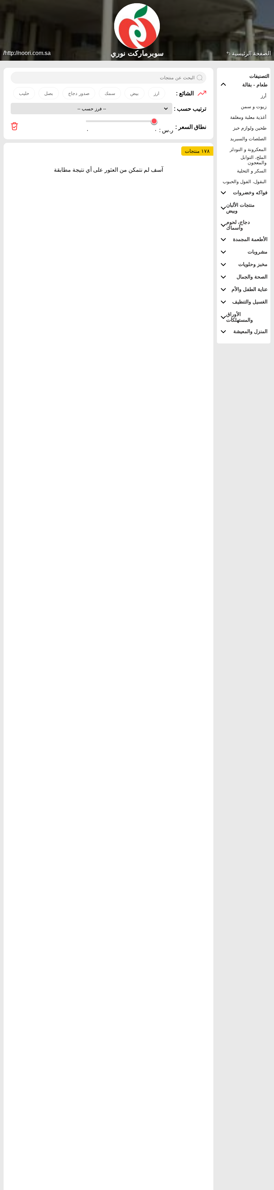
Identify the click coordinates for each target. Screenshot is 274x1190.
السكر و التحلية (252, 171)
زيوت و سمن (254, 106)
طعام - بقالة (255, 84)
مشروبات (258, 252)
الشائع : (185, 93)
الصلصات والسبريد (248, 138)
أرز (264, 96)
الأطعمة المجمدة (250, 239)
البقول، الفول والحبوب (245, 181)
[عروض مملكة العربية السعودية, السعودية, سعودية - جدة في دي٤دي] (14, 127)
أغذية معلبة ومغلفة (248, 117)
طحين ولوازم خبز (250, 128)
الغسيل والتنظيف (250, 302)
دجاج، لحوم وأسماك (238, 225)
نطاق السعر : (190, 127)
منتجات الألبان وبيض (240, 208)
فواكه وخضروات (250, 192)
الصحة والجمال (252, 277)
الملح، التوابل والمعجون (253, 160)
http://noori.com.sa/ (27, 53)
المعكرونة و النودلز (248, 149)
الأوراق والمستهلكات (239, 317)
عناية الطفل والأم (250, 289)
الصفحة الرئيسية (250, 53)
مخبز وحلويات (253, 264)
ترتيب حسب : (189, 109)
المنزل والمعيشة (250, 331)
